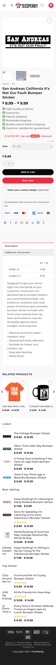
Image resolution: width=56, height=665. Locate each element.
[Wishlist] (42, 5)
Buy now (27, 180)
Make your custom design (28, 190)
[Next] (48, 42)
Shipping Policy (41, 642)
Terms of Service (42, 645)
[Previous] (7, 42)
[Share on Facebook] (10, 222)
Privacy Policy (24, 642)
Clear (51, 141)
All (13, 83)
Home (5, 83)
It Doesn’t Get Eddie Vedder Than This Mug (42, 406)
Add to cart (28, 172)
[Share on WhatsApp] (5, 222)
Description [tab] (11, 246)
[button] (4, 5)
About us (10, 642)
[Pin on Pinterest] (27, 222)
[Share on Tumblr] (43, 222)
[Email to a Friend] (21, 222)
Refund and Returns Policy (18, 645)
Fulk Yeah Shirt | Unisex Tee (14, 406)
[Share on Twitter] (16, 222)
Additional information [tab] (17, 252)
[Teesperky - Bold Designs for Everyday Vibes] (27, 5)
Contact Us (28, 647)
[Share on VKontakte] (32, 222)
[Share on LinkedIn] (38, 222)
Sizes (5, 146)
